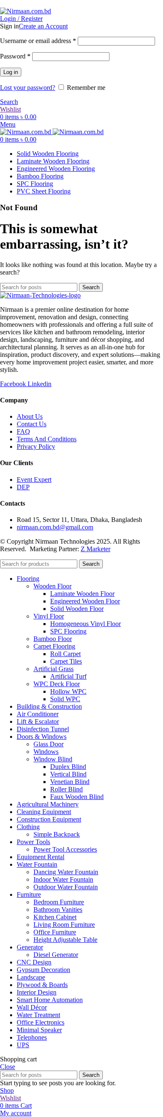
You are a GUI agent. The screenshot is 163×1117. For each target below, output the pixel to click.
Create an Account (43, 26)
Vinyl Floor (48, 616)
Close (7, 1066)
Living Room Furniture (64, 924)
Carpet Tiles (66, 661)
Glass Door (48, 744)
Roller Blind (66, 789)
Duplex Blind (68, 766)
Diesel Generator (55, 954)
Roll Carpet (65, 653)
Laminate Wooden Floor (82, 593)
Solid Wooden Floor (77, 608)
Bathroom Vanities (57, 909)
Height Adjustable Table (65, 939)
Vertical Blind (68, 774)
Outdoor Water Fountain (65, 887)
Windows (46, 751)
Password (15, 56)
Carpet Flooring (54, 646)
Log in (10, 72)
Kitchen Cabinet (54, 917)
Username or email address (38, 40)
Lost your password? (27, 87)
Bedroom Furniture (58, 902)
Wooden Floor (52, 586)
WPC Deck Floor (56, 683)
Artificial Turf (68, 676)
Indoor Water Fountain (63, 879)
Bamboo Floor (52, 638)
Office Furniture (54, 932)
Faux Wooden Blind (77, 796)
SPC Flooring (68, 631)
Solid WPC (65, 698)
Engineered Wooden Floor (85, 601)
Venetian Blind (69, 781)
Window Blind (52, 759)
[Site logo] (25, 11)
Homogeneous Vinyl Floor (85, 623)
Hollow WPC (68, 691)
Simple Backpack (56, 834)
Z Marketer (95, 548)
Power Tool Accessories (65, 849)
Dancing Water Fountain (65, 871)
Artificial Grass (53, 668)
